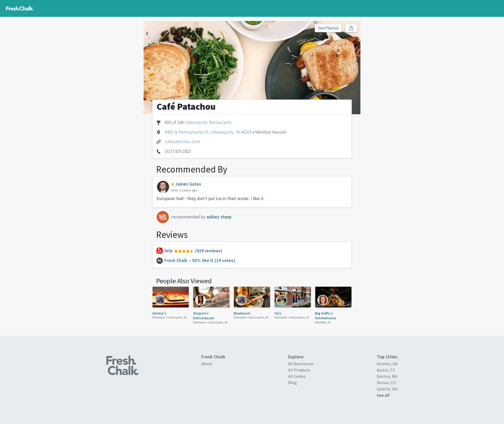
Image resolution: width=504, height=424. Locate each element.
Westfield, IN (322, 322)
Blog (292, 382)
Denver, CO (386, 382)
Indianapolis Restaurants (208, 122)
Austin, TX (386, 370)
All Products (299, 370)
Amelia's (159, 313)
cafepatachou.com (182, 141)
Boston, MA (387, 376)
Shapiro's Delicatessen (203, 315)
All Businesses (301, 363)
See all (383, 395)
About (206, 363)
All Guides (297, 376)
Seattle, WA (387, 388)
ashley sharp (219, 217)
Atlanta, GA (387, 363)
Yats (277, 313)
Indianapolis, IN (177, 317)
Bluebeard (242, 313)
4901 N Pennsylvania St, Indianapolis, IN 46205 (208, 132)
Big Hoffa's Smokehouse (325, 315)
